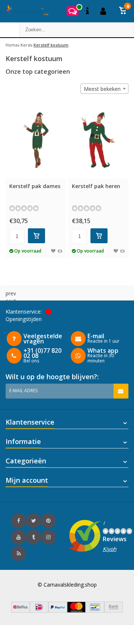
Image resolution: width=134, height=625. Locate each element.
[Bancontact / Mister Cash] (95, 610)
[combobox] (104, 88)
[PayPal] (57, 610)
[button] (123, 11)
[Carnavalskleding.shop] (25, 11)
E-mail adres (23, 390)
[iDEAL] (39, 610)
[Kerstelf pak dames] (36, 140)
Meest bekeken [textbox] (102, 88)
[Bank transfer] (113, 610)
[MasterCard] (76, 610)
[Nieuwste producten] (18, 553)
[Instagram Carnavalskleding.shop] (48, 537)
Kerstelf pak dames (34, 186)
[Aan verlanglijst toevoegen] (53, 251)
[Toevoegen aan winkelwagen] (36, 235)
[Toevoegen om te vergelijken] (59, 251)
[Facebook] (18, 520)
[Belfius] (20, 610)
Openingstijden (24, 319)
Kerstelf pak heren (96, 186)
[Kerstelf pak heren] (98, 140)
